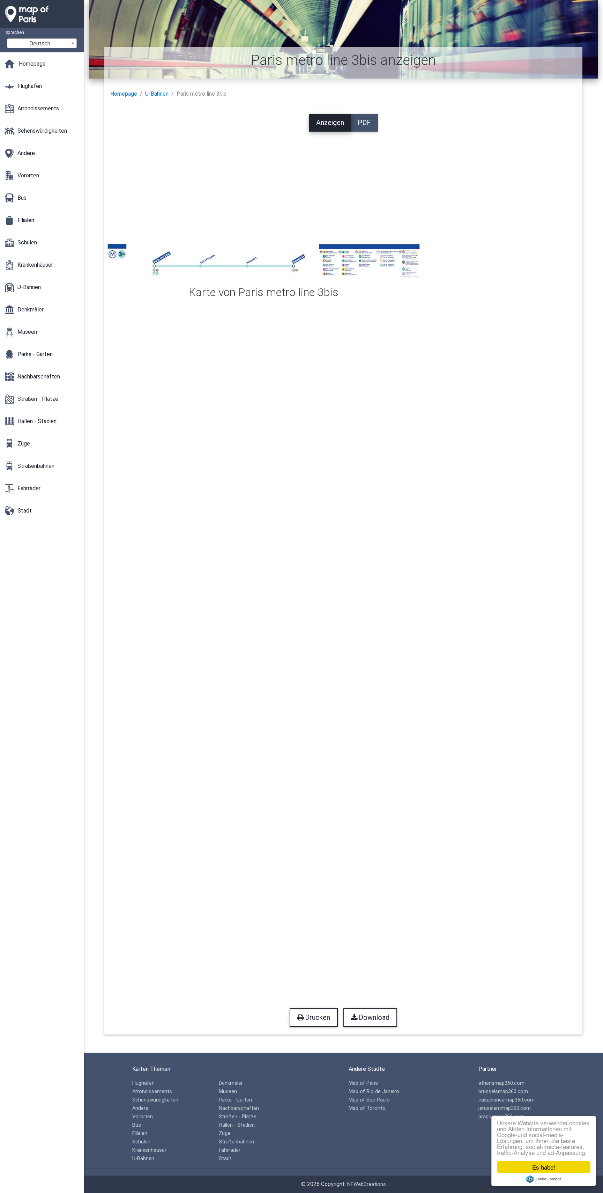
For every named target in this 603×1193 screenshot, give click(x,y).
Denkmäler (231, 1083)
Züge (224, 1133)
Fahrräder (229, 1150)
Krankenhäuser (149, 1150)
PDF (364, 122)
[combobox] (42, 43)
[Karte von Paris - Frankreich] (42, 24)
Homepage (123, 93)
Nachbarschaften (239, 1108)
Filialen (139, 1133)
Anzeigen (330, 122)
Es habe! (543, 1167)
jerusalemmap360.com (504, 1108)
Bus (136, 1125)
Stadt (225, 1159)
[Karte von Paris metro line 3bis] (263, 260)
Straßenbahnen (236, 1142)
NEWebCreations (366, 1184)
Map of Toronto (367, 1108)
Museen (228, 1092)
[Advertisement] (343, 180)
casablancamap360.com (506, 1100)
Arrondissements (152, 1092)
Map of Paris (363, 1083)
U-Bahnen (157, 93)
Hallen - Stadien (237, 1125)
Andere (140, 1108)
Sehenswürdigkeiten (155, 1100)
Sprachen (14, 32)
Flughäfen (143, 1083)
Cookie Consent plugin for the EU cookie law (543, 1179)
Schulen (141, 1142)
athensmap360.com (501, 1083)
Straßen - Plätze (237, 1117)
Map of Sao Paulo (369, 1100)
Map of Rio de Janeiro (374, 1092)
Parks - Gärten (235, 1100)
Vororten (142, 1117)
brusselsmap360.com (503, 1092)
